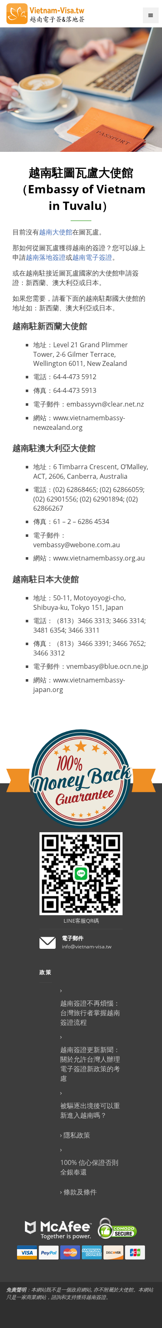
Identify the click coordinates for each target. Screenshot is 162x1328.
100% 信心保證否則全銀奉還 (89, 1167)
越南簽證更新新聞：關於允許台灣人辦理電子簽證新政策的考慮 (90, 1064)
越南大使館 (55, 231)
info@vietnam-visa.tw (86, 946)
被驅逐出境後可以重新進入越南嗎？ (90, 1110)
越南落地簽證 (46, 257)
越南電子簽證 (92, 257)
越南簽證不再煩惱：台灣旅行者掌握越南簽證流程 (90, 1013)
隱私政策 (77, 1135)
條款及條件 (80, 1191)
